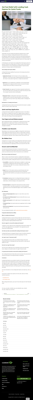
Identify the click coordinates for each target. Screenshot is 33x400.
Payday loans (25, 368)
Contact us (4, 386)
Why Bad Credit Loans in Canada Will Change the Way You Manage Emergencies (9, 313)
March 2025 (5, 340)
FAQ (2, 384)
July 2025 (4, 332)
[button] (24, 1)
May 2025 (4, 336)
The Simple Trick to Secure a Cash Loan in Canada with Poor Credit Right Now (9, 301)
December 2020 (5, 349)
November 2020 (5, 351)
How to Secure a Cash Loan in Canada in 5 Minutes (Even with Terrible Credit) (23, 305)
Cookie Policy (4, 378)
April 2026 (4, 325)
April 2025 (4, 338)
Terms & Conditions (6, 382)
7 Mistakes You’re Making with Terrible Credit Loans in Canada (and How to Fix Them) (9, 309)
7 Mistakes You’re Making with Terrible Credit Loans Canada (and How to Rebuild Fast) (9, 305)
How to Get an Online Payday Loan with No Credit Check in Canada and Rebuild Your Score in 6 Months (23, 317)
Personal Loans (26, 370)
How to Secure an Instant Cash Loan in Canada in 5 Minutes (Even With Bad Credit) (23, 301)
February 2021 (5, 347)
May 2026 (4, 323)
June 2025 (4, 334)
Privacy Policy (4, 380)
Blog (3, 388)
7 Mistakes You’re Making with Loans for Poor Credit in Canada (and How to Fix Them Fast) (9, 317)
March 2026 (5, 327)
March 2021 (5, 345)
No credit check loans (26, 366)
